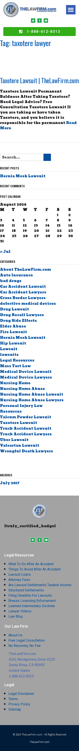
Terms (13, 699)
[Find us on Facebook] (1, 462)
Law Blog (15, 616)
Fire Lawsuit (13, 332)
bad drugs (11, 281)
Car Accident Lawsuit (23, 286)
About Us (15, 635)
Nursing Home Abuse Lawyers (32, 400)
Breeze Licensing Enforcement (32, 601)
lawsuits (9, 354)
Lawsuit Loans (19, 574)
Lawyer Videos (19, 611)
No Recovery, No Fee (24, 646)
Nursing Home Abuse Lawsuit (31, 394)
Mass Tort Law (15, 366)
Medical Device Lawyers (26, 377)
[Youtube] (46, 20)
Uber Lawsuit (14, 440)
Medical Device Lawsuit (26, 372)
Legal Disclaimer (21, 694)
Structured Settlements (26, 590)
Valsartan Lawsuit (19, 445)
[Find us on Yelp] (26, 462)
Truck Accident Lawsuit (25, 428)
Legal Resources (17, 360)
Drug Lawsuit (14, 309)
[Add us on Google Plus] (14, 462)
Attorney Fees (19, 580)
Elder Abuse (13, 326)
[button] (70, 9)
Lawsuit (8, 349)
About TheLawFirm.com (25, 269)
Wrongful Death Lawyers (26, 451)
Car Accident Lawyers (23, 292)
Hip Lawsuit (13, 343)
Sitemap (14, 709)
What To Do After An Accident (31, 564)
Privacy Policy (19, 704)
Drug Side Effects (18, 320)
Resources (11, 411)
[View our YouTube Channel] (20, 462)
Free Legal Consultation (26, 640)
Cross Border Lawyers (23, 298)
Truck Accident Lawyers (26, 434)
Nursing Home (15, 383)
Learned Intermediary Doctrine (31, 606)
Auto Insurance (16, 275)
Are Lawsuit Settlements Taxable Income (39, 585)
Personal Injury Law (21, 406)
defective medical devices (28, 303)
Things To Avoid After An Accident (34, 569)
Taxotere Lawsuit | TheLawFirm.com (39, 80)
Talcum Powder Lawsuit (25, 417)
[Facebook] (39, 20)
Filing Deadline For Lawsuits (30, 595)
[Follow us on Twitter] (7, 462)
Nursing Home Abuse (22, 389)
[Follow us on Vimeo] (32, 462)
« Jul (5, 251)
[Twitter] (33, 20)
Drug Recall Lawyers (22, 315)
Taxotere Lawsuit (18, 423)
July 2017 (10, 483)
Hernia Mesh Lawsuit (22, 176)
